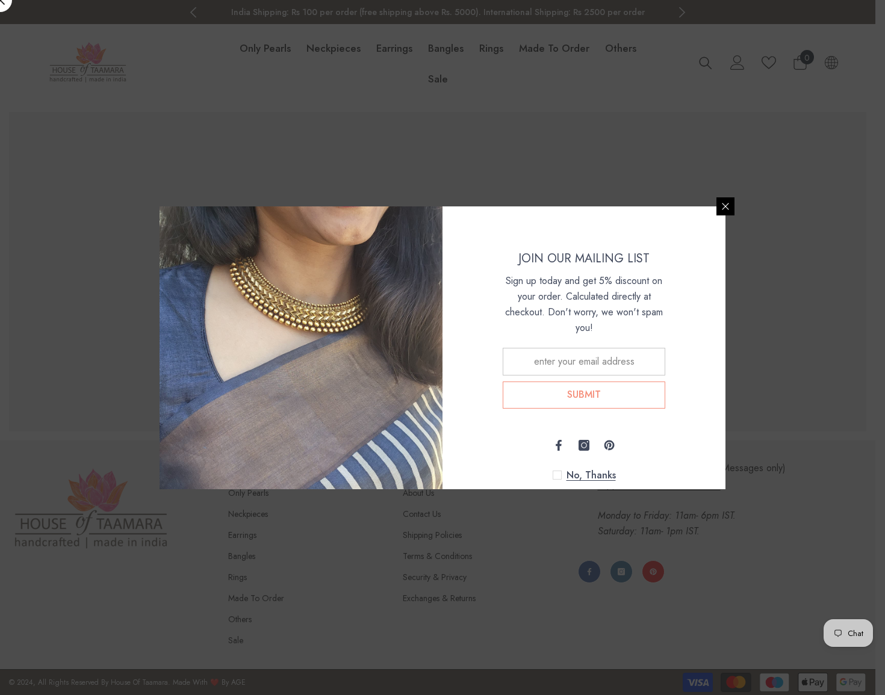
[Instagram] (584, 445)
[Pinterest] (609, 445)
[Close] (725, 206)
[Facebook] (558, 445)
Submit (584, 394)
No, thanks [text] (591, 475)
